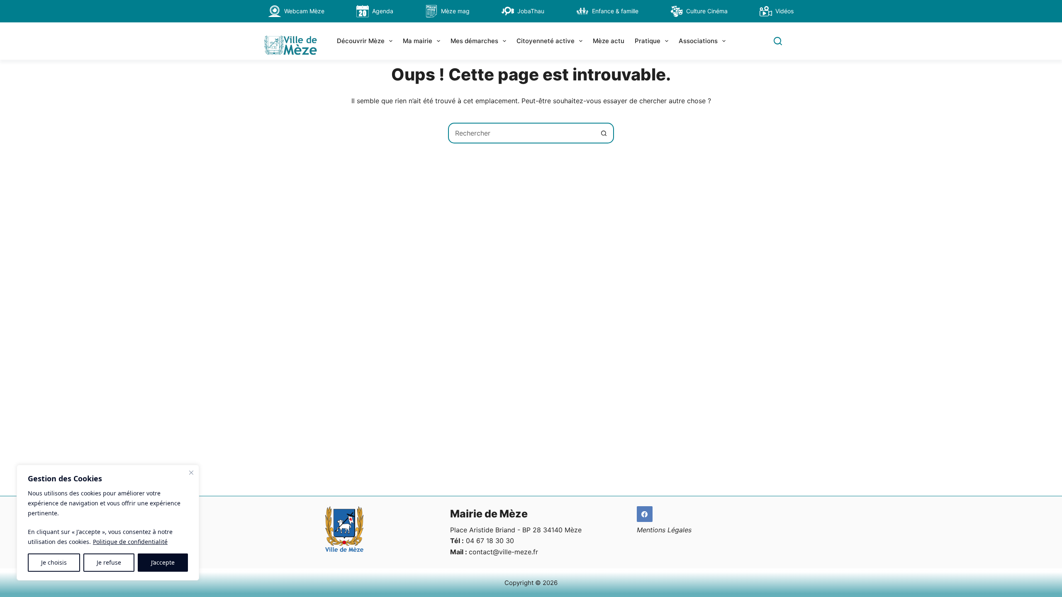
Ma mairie (417, 41)
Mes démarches (474, 41)
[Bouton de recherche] (603, 133)
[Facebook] (645, 514)
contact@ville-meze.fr (503, 552)
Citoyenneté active (545, 41)
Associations (698, 41)
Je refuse (109, 562)
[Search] (778, 41)
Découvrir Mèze (361, 41)
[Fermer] (191, 473)
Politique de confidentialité (130, 542)
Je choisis (54, 562)
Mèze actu (608, 41)
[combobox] (521, 133)
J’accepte (163, 562)
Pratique (647, 41)
